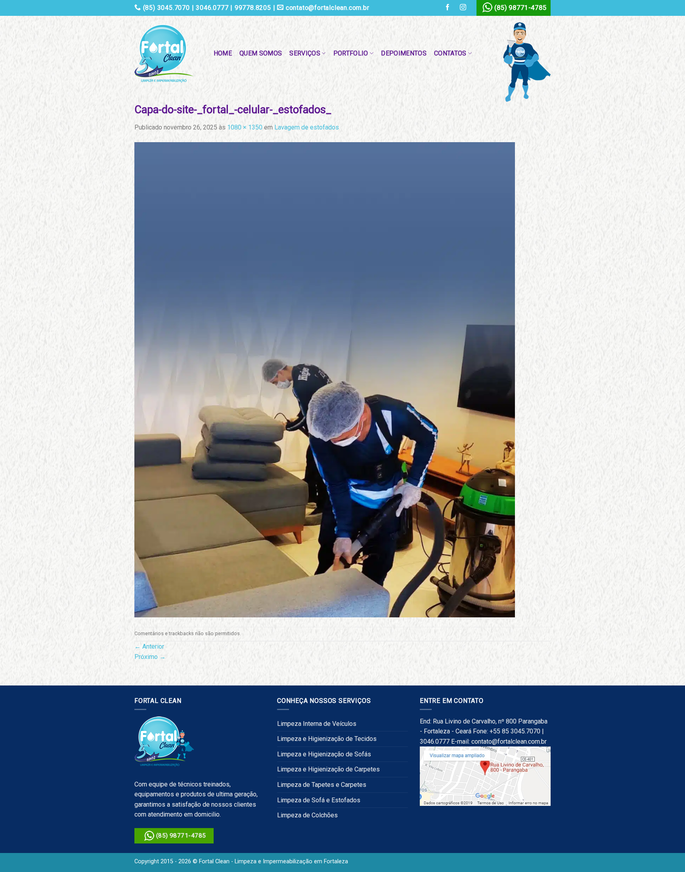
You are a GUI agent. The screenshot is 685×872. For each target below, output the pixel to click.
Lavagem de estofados (306, 127)
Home (223, 53)
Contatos (450, 53)
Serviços (304, 53)
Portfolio (350, 53)
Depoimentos (404, 53)
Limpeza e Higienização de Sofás (324, 754)
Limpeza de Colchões (307, 815)
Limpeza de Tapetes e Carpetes (321, 784)
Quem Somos (260, 53)
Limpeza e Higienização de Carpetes (328, 769)
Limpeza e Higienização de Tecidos (327, 739)
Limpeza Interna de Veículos (316, 723)
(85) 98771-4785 (520, 7)
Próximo (150, 657)
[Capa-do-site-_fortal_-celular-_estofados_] (324, 379)
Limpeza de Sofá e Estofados (318, 800)
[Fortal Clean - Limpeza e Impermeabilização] (166, 53)
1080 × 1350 (244, 127)
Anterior (149, 646)
